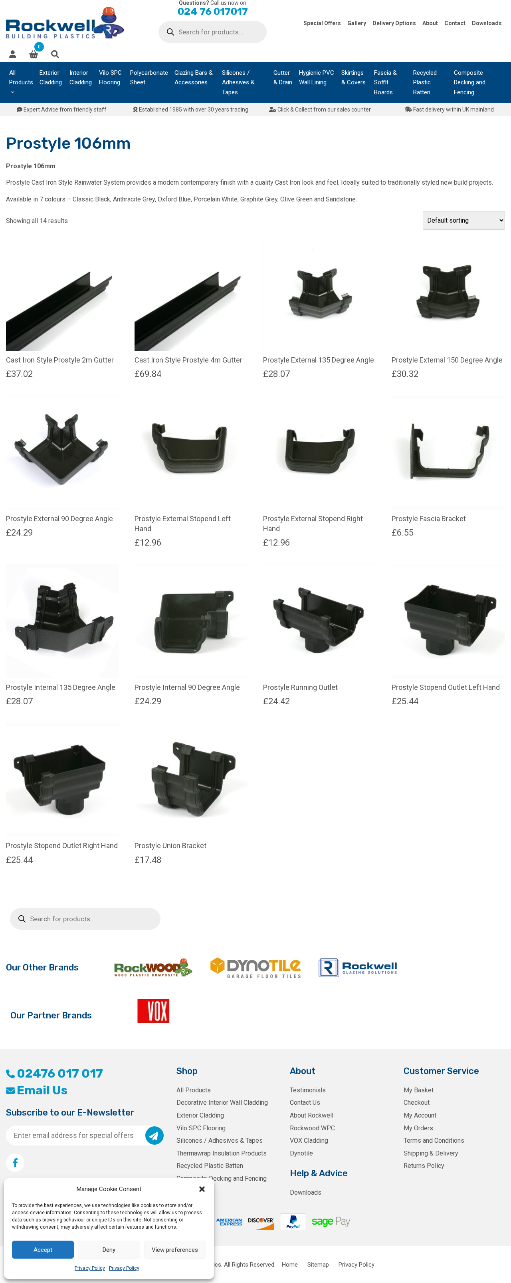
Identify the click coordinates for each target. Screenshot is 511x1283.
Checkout (417, 1102)
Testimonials (308, 1090)
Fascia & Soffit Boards (385, 82)
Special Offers (322, 23)
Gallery (356, 23)
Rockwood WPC (312, 1128)
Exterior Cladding (51, 77)
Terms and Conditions (434, 1140)
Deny (109, 1249)
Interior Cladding (80, 77)
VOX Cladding (309, 1140)
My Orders (418, 1128)
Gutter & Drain (282, 77)
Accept (43, 1249)
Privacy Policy (90, 1268)
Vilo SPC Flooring (110, 77)
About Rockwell (311, 1115)
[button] (202, 1189)
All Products (21, 77)
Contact (454, 23)
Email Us (42, 1090)
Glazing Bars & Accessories (193, 77)
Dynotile (301, 1153)
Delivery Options (394, 23)
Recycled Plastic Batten (425, 82)
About (430, 23)
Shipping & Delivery (431, 1153)
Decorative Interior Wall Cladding (222, 1102)
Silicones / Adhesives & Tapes (238, 82)
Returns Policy (424, 1165)
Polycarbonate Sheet (149, 77)
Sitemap (318, 1264)
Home (290, 1264)
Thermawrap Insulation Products (221, 1153)
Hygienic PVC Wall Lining (316, 77)
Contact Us (305, 1102)
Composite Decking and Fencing (469, 82)
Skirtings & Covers (353, 77)
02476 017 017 (60, 1073)
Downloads (487, 23)
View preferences (175, 1249)
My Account (420, 1115)
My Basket (419, 1090)
